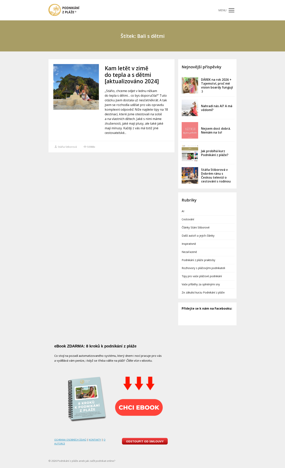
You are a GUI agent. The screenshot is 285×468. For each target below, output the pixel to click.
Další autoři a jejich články (198, 235)
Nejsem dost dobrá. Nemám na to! (216, 130)
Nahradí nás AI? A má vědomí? (216, 108)
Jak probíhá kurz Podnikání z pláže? (214, 153)
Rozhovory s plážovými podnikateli (203, 268)
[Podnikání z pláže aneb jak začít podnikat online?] (63, 10)
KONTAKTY (95, 439)
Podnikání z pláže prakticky (198, 260)
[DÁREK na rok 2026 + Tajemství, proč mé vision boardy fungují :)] (190, 85)
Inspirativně (189, 244)
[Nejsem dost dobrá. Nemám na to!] (190, 130)
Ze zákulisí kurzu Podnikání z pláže (203, 292)
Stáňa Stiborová (67, 146)
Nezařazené (189, 252)
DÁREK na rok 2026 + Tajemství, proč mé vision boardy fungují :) (217, 85)
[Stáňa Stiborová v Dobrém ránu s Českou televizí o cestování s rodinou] (190, 175)
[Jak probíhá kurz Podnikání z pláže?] (190, 153)
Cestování (188, 219)
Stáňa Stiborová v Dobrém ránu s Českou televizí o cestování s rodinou (216, 175)
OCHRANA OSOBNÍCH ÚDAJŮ (70, 439)
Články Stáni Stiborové (196, 227)
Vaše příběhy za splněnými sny (201, 284)
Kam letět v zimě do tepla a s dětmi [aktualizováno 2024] (132, 74)
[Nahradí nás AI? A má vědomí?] (190, 108)
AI (183, 211)
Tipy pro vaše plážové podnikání (202, 276)
